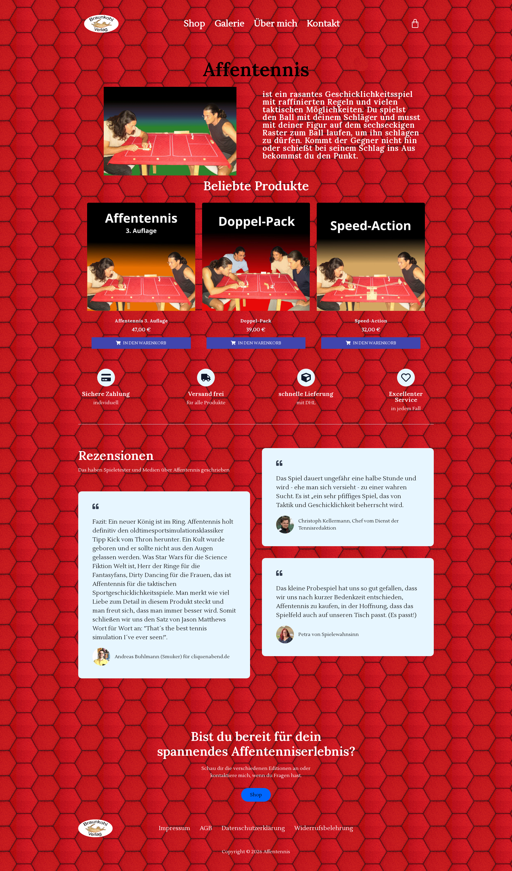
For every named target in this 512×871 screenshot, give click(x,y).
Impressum (174, 828)
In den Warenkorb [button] (144, 343)
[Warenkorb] (415, 23)
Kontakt (323, 23)
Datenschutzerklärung (253, 828)
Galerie (229, 23)
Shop (194, 23)
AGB (206, 828)
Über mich (275, 23)
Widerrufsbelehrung (323, 828)
